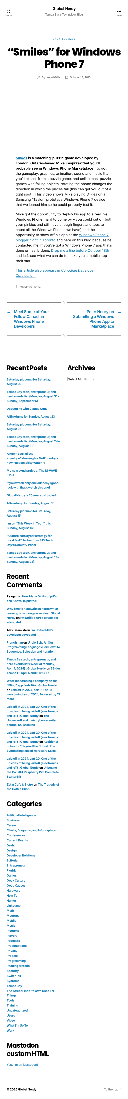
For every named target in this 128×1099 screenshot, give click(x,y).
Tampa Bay (14, 986)
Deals (11, 845)
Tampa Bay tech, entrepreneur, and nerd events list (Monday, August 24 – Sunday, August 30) (33, 441)
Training (12, 1005)
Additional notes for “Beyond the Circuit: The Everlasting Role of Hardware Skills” (32, 746)
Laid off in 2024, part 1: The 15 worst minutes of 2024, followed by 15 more (33, 694)
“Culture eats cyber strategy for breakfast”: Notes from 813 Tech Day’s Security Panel (30, 540)
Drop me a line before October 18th (80, 250)
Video (11, 1020)
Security (13, 971)
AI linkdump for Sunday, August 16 (30, 503)
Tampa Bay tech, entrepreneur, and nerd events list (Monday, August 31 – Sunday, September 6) (33, 396)
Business (13, 820)
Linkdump (13, 905)
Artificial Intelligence (21, 815)
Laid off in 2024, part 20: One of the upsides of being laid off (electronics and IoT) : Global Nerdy (32, 711)
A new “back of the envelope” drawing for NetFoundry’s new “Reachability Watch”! (32, 458)
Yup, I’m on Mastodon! (22, 1064)
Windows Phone (30, 287)
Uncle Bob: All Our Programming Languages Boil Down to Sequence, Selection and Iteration (33, 647)
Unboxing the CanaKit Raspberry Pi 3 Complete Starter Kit (33, 772)
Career (11, 825)
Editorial (12, 860)
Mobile (11, 920)
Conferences (16, 835)
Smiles (21, 158)
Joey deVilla (53, 77)
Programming (16, 961)
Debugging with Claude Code (27, 408)
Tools (10, 1000)
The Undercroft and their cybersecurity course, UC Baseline (31, 720)
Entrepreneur (16, 865)
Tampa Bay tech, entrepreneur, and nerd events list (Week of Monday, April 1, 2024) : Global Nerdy (31, 664)
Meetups (13, 915)
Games (12, 875)
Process (12, 956)
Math (10, 910)
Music (11, 925)
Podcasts (13, 940)
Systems (13, 981)
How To (12, 895)
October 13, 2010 (80, 77)
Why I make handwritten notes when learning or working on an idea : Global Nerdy (33, 613)
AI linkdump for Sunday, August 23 (31, 416)
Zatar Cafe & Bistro (20, 784)
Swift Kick (14, 976)
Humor (11, 900)
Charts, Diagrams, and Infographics (31, 830)
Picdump (13, 930)
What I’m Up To (17, 1025)
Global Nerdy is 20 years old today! (31, 495)
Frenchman (15, 642)
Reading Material (18, 966)
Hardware (13, 890)
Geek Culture (16, 880)
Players (12, 935)
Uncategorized (64, 38)
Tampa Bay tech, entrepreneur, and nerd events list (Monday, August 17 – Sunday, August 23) (33, 557)
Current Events (17, 840)
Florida (11, 870)
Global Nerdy (64, 8)
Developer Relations (21, 855)
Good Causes (16, 885)
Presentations (17, 945)
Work (10, 1030)
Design (11, 850)
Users (11, 1015)
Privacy (12, 950)
